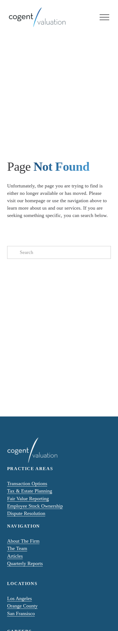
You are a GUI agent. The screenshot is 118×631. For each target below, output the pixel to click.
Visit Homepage (24, 278)
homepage (35, 200)
